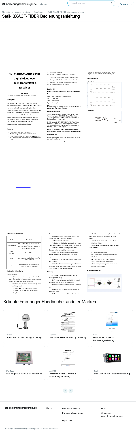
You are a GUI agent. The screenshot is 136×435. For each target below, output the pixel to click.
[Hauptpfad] (21, 414)
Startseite (6, 12)
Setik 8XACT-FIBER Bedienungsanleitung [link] (66, 12)
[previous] (65, 391)
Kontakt (104, 408)
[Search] (111, 3)
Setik (28, 12)
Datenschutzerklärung (72, 413)
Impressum (67, 421)
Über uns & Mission (71, 408)
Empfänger (39, 12)
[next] (71, 391)
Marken (43, 4)
